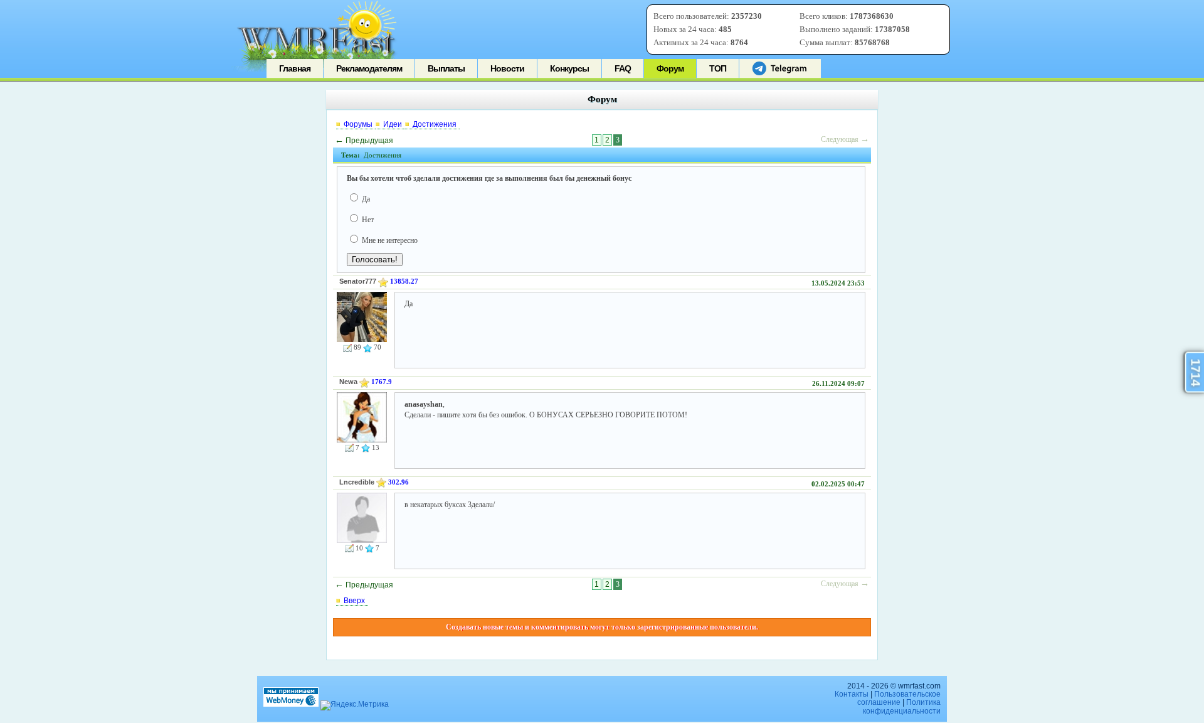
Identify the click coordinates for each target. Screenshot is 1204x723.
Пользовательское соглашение (899, 698)
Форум (670, 68)
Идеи (392, 124)
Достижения (435, 124)
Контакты (852, 694)
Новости (507, 68)
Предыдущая (364, 140)
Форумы (358, 124)
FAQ (623, 68)
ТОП (717, 68)
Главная (294, 68)
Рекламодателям (369, 68)
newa (348, 381)
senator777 (357, 281)
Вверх (354, 600)
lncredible (356, 482)
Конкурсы (569, 68)
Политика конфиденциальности (902, 706)
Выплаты (446, 68)
